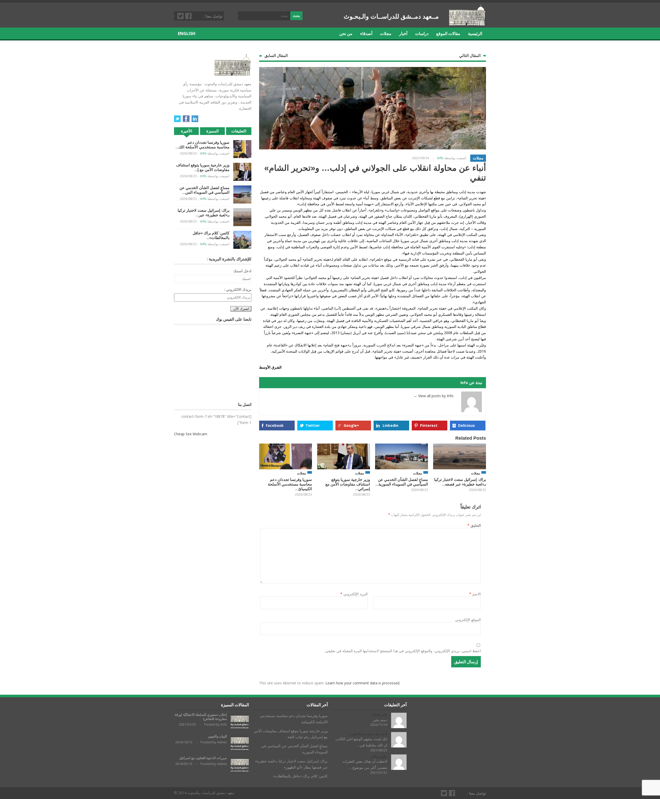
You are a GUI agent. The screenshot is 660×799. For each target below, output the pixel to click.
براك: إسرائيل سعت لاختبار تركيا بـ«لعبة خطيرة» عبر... (203, 212)
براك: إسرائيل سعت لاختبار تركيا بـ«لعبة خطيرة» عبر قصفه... (460, 482)
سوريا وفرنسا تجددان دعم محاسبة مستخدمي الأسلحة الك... (202, 144)
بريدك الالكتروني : (237, 289)
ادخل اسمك (242, 270)
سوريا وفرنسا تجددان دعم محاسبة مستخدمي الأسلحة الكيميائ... (290, 484)
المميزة (212, 131)
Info (440, 158)
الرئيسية (475, 33)
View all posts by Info (433, 395)
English (186, 33)
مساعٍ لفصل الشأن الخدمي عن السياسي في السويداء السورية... (401, 482)
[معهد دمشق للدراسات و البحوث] (467, 23)
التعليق (474, 525)
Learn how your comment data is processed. (362, 683)
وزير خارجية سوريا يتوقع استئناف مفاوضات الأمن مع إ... (202, 167)
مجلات (385, 33)
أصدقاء (366, 33)
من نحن (345, 33)
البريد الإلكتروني (354, 593)
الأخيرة (186, 131)
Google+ (351, 425)
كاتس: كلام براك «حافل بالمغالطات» (300, 776)
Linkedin (390, 425)
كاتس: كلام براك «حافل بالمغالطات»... (211, 235)
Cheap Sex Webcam (190, 433)
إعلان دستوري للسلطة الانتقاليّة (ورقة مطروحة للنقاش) (201, 716)
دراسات (421, 33)
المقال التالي (470, 55)
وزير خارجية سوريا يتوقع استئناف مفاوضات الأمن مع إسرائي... (347, 484)
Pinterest (429, 425)
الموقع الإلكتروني (468, 619)
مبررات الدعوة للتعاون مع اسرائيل (203, 758)
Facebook (188, 16)
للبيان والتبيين (217, 736)
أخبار (403, 33)
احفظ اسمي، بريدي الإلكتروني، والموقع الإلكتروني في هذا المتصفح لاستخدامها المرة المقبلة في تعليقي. (403, 650)
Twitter (180, 16)
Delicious (466, 425)
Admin (222, 742)
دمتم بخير (380, 719)
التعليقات (238, 131)
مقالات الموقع (448, 33)
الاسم (475, 593)
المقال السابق (276, 55)
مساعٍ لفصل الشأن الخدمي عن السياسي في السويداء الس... (204, 190)
